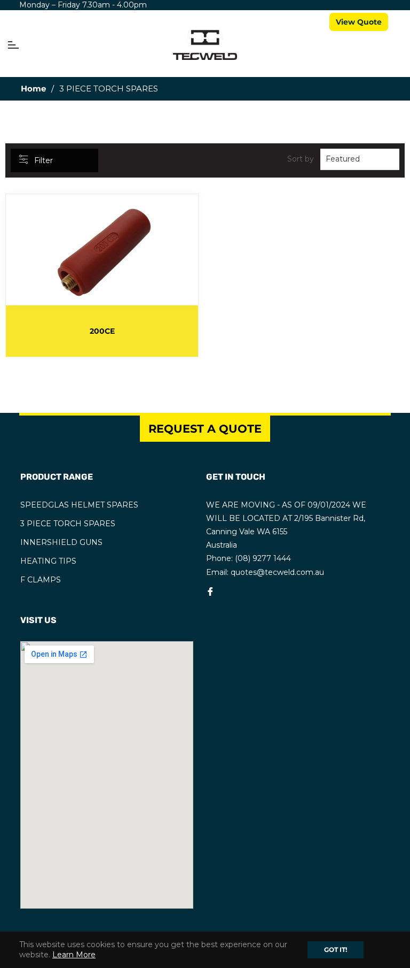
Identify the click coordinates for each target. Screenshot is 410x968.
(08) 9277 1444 (263, 558)
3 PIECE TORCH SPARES (67, 523)
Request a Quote (205, 428)
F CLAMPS (40, 580)
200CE (102, 331)
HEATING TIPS (48, 561)
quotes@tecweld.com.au (277, 572)
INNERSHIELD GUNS (61, 542)
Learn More (74, 954)
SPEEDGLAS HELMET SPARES (79, 505)
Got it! (335, 950)
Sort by (300, 159)
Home (33, 88)
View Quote (359, 22)
